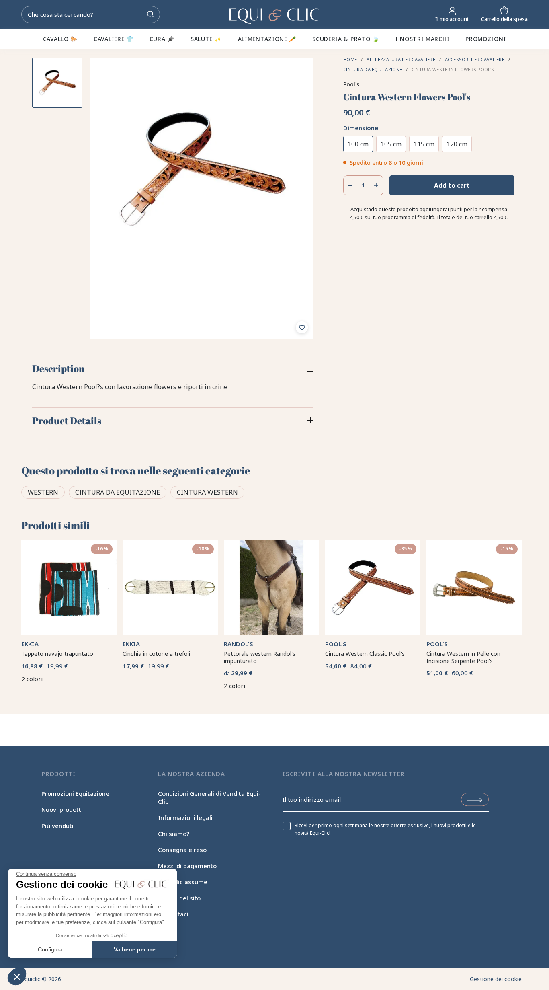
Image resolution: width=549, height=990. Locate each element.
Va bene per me (135, 949)
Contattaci (173, 914)
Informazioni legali (185, 817)
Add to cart (452, 185)
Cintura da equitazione (117, 492)
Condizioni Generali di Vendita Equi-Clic (209, 797)
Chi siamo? (173, 834)
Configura (50, 949)
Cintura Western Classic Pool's (365, 653)
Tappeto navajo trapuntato (57, 653)
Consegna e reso (182, 850)
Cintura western (207, 492)
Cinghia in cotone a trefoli (156, 653)
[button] (17, 976)
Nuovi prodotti (62, 809)
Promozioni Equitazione (75, 793)
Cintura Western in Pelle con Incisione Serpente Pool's (463, 657)
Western (43, 492)
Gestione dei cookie (496, 979)
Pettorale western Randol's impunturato (259, 657)
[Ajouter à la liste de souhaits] (302, 327)
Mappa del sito (179, 898)
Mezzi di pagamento (187, 866)
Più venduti (57, 826)
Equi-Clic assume (182, 882)
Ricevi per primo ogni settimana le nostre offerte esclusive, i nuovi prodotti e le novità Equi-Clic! (385, 829)
